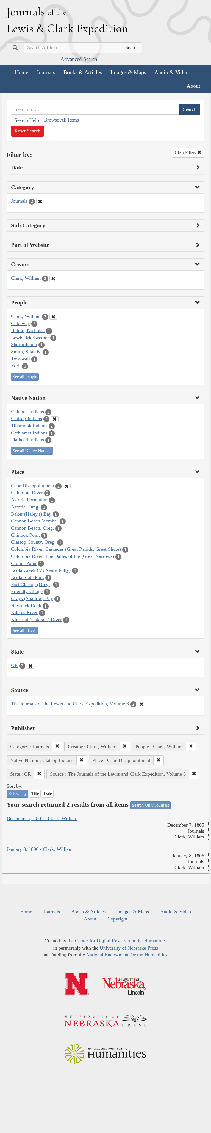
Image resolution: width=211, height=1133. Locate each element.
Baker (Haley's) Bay (31, 514)
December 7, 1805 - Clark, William (42, 818)
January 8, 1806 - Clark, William (40, 849)
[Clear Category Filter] (40, 201)
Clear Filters (186, 152)
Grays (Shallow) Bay (32, 598)
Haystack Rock (26, 605)
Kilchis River (24, 612)
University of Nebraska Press (129, 948)
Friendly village (27, 591)
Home (21, 72)
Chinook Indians (27, 411)
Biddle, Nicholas (28, 330)
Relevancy (17, 793)
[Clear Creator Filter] (53, 278)
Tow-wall (20, 358)
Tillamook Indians (29, 425)
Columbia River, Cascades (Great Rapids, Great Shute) (66, 549)
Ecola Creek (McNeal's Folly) (41, 570)
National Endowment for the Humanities (126, 954)
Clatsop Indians (26, 418)
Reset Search (27, 131)
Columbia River (27, 492)
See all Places (24, 630)
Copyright (117, 919)
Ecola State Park (27, 577)
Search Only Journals (150, 805)
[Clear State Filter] (30, 666)
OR (14, 665)
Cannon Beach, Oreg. (32, 528)
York (16, 365)
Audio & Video (171, 72)
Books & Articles (82, 72)
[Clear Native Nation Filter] (55, 419)
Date (48, 793)
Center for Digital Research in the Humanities (121, 940)
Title (35, 793)
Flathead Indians (27, 439)
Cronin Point (24, 563)
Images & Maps (128, 72)
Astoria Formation (29, 499)
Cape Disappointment (32, 485)
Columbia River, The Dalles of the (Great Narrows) (62, 556)
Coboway (20, 323)
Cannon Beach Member (34, 521)
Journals (46, 72)
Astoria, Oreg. (25, 507)
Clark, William (26, 278)
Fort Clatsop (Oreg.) (31, 584)
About (193, 86)
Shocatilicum (24, 344)
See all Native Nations (32, 450)
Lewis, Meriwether (30, 337)
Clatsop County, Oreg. (33, 542)
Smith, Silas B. (26, 351)
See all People (25, 376)
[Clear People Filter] (53, 317)
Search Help (27, 120)
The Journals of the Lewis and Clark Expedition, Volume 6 (70, 704)
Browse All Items (61, 120)
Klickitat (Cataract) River (36, 619)
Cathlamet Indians (29, 433)
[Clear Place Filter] (67, 486)
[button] (57, 746)
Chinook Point (25, 535)
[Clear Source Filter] (141, 704)
